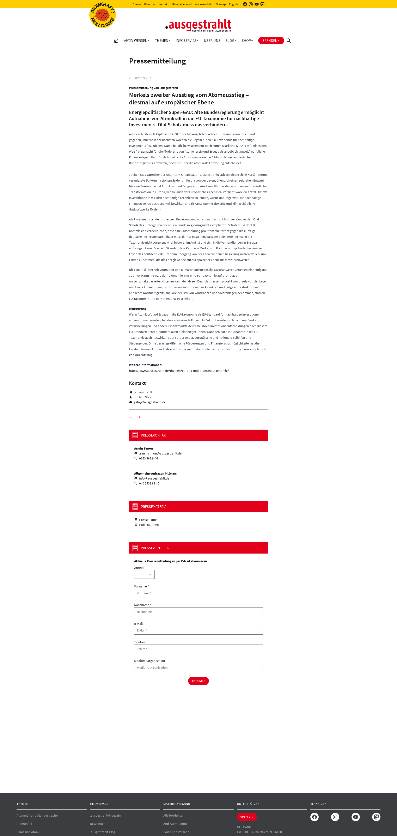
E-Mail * (139, 623)
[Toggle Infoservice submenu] (197, 40)
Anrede (139, 568)
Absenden (198, 681)
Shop (246, 40)
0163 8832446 (148, 458)
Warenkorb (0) (203, 4)
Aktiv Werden (135, 40)
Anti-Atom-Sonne (175, 824)
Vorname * (141, 586)
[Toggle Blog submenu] (235, 40)
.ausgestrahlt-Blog (102, 832)
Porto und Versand (176, 832)
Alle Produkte (172, 815)
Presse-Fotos (148, 520)
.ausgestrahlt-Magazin (105, 815)
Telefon (139, 642)
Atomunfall (24, 824)
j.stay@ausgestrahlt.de (150, 402)
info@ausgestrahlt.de (154, 478)
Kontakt (164, 4)
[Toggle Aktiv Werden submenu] (148, 40)
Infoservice (186, 40)
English (233, 4)
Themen (161, 40)
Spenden (269, 40)
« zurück (135, 417)
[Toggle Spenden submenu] (278, 40)
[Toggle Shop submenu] (252, 40)
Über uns (149, 4)
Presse (137, 4)
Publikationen (149, 525)
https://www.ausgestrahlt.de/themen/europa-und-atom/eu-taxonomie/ (179, 370)
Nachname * (142, 605)
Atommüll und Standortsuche (37, 815)
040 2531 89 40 (149, 483)
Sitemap (221, 4)
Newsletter (97, 824)
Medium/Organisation (149, 661)
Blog (229, 40)
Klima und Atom (28, 832)
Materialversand (182, 4)
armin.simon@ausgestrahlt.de (160, 453)
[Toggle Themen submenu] (169, 40)
